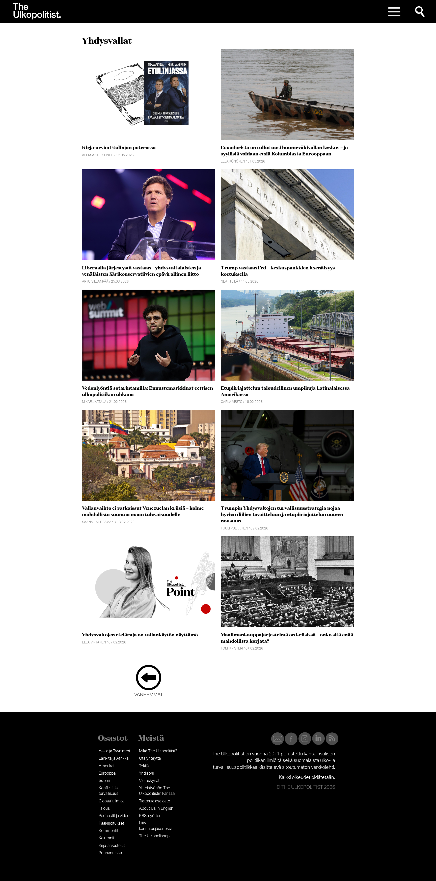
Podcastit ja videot (115, 816)
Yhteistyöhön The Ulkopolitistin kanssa (157, 791)
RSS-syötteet (151, 816)
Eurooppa (107, 773)
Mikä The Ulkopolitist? (158, 751)
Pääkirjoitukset (111, 823)
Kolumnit (106, 838)
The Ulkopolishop (154, 836)
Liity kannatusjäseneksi (155, 826)
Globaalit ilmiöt (111, 801)
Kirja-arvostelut (112, 846)
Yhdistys (146, 773)
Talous (104, 808)
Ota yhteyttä (150, 758)
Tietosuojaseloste (154, 801)
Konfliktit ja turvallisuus (108, 791)
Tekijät (144, 766)
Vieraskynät (149, 781)
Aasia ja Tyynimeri (114, 751)
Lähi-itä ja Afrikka (113, 758)
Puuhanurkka (110, 853)
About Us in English (156, 808)
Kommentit (108, 831)
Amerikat (107, 766)
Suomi (104, 781)
